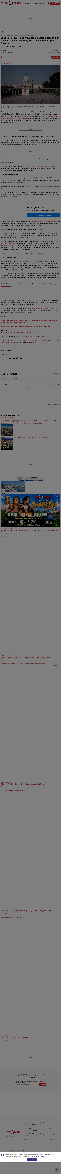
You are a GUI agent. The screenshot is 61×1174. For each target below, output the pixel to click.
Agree (31, 1159)
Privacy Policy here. (41, 1156)
